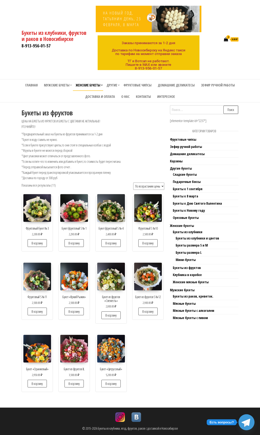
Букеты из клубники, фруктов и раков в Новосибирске (54, 35)
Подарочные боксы (187, 181)
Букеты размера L (189, 252)
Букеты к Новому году (189, 210)
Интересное (166, 96)
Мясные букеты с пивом (190, 317)
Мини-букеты (186, 259)
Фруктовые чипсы (138, 85)
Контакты (143, 96)
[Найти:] (204, 109)
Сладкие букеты (185, 174)
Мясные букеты (184, 303)
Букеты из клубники (187, 232)
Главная (31, 85)
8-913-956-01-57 (36, 46)
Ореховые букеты (186, 217)
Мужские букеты (56, 85)
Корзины (176, 161)
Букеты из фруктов (187, 267)
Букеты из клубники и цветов (197, 238)
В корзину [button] (37, 243)
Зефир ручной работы (218, 85)
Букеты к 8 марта (185, 196)
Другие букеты (181, 168)
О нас (125, 96)
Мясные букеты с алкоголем (193, 310)
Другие (112, 85)
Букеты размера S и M (192, 245)
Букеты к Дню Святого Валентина (197, 203)
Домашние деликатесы (176, 85)
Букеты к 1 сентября (187, 189)
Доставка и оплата (100, 96)
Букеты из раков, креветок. (193, 296)
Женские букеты (88, 85)
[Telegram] (246, 422)
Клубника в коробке (187, 274)
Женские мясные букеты (191, 282)
